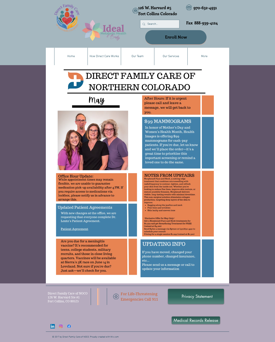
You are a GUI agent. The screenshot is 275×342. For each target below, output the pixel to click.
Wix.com (114, 337)
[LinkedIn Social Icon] (52, 326)
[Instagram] (61, 326)
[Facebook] (69, 326)
